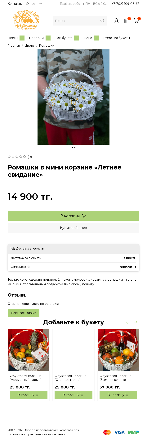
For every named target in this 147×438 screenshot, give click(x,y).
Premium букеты (116, 38)
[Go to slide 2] (74, 147)
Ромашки (47, 45)
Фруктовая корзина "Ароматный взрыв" (26, 378)
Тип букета (64, 38)
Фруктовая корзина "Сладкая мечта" (70, 378)
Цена (88, 38)
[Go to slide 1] (72, 147)
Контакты (15, 4)
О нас (30, 4)
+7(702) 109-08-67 (125, 4)
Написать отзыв (23, 313)
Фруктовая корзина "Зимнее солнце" (115, 378)
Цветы (13, 38)
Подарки (36, 38)
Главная (14, 45)
